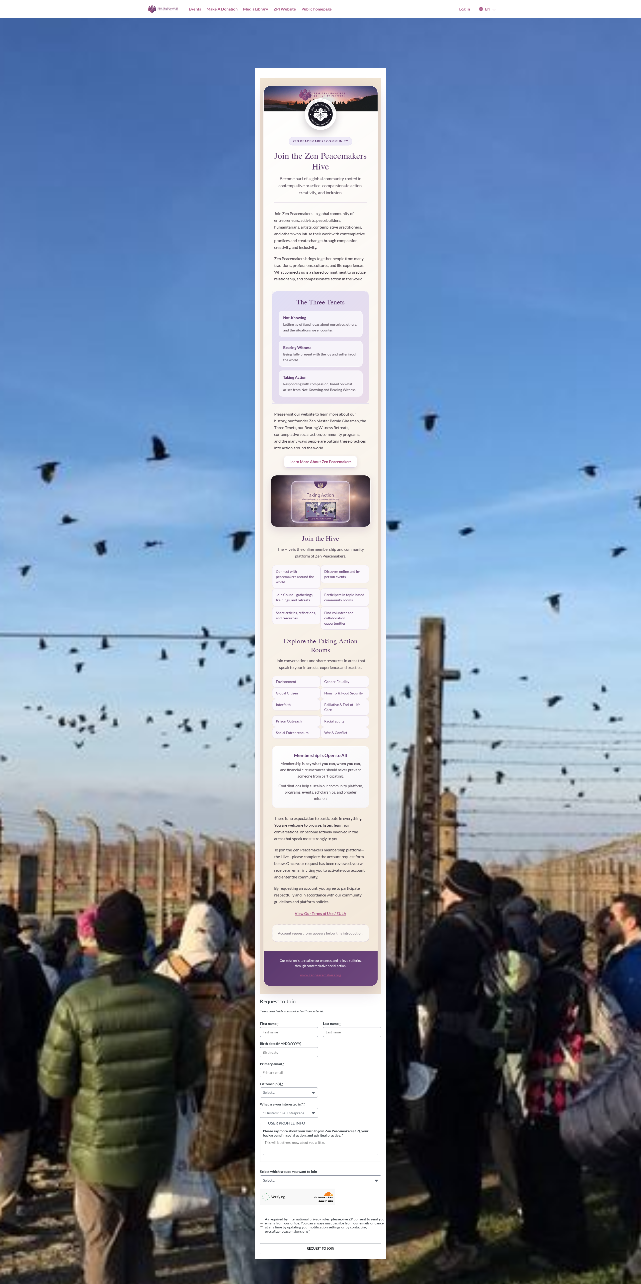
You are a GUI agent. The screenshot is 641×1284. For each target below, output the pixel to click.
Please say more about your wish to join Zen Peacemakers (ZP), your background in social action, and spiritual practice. (316, 1133)
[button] (485, 9)
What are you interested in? (282, 1104)
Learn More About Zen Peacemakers (320, 461)
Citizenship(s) (271, 1084)
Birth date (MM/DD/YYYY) (280, 1043)
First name (269, 1023)
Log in (464, 9)
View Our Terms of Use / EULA (320, 913)
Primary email (272, 1064)
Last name (332, 1023)
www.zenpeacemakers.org (320, 975)
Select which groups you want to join (288, 1171)
